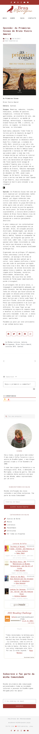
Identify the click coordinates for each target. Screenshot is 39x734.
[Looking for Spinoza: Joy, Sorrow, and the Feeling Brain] (7, 594)
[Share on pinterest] (25, 334)
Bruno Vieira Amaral (23, 344)
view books (31, 623)
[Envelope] (27, 2)
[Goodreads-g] (21, 2)
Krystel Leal (27, 726)
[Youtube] (24, 2)
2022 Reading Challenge (20, 612)
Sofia (14, 617)
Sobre (12, 18)
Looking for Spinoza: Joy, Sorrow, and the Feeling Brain (21, 591)
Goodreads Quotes (29, 657)
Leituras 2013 (10, 346)
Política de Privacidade (19, 719)
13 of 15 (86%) (28, 621)
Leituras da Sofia (19, 544)
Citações (19, 629)
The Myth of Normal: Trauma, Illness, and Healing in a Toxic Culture (21, 549)
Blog (22, 18)
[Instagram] (17, 2)
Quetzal (20, 346)
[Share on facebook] (8, 334)
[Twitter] (14, 2)
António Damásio (20, 596)
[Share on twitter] (14, 334)
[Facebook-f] (11, 2)
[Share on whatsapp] (30, 334)
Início (5, 18)
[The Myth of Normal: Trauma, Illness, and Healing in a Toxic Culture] (7, 551)
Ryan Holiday (20, 570)
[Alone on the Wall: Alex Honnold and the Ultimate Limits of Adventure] (7, 581)
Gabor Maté (20, 553)
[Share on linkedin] (19, 334)
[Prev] (11, 361)
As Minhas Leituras (12, 342)
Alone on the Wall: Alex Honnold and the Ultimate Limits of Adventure (21, 579)
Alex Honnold (20, 583)
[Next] (28, 361)
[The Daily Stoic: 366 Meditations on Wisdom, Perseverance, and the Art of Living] (7, 565)
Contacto (32, 18)
